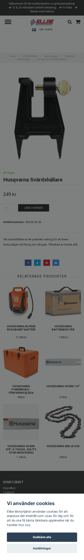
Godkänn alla (42, 537)
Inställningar (42, 548)
